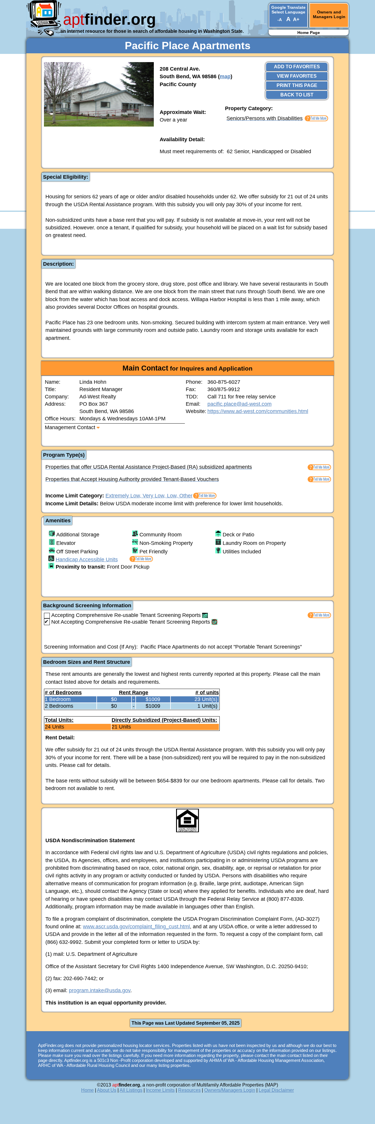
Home (87, 1090)
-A (279, 19)
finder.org (109, 19)
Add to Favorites (297, 66)
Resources (189, 1090)
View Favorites (297, 76)
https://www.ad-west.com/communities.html (257, 411)
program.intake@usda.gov (99, 990)
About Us (106, 1090)
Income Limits (160, 1090)
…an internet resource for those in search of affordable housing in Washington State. (150, 31)
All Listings (131, 1090)
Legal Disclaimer (276, 1090)
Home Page (308, 32)
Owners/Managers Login (229, 1090)
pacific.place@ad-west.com (239, 404)
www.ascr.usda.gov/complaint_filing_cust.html (136, 926)
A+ (296, 19)
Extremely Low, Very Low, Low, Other (148, 496)
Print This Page (297, 85)
